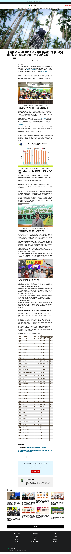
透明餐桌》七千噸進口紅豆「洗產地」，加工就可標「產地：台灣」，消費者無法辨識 (42, 516)
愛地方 (31, 8)
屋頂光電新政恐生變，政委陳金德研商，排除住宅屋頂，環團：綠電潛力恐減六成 (57, 517)
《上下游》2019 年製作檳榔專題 (39, 118)
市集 (35, 537)
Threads (55, 537)
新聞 (35, 536)
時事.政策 (22, 8)
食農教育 (41, 8)
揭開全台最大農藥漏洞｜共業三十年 (35, 447)
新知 (28, 8)
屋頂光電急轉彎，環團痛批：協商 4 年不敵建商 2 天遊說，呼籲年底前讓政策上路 (13, 519)
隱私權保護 (17, 542)
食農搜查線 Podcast (35, 541)
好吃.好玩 (37, 8)
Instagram (55, 541)
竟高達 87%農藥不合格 (31, 69)
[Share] (32, 60)
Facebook (55, 539)
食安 (26, 8)
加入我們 (16, 539)
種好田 (34, 8)
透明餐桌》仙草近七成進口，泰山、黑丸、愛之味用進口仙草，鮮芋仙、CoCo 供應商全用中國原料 (28, 516)
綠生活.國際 (51, 8)
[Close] (70, 545)
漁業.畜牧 (47, 8)
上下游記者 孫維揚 (30, 479)
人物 (44, 8)
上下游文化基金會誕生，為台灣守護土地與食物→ (35, 1)
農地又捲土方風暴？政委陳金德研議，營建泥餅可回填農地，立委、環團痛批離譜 (57, 503)
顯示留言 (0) (35, 526)
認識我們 (16, 536)
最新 (12, 8)
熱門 (15, 8)
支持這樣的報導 (35, 471)
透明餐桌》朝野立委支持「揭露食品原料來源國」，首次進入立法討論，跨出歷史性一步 (13, 503)
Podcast (57, 8)
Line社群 (55, 536)
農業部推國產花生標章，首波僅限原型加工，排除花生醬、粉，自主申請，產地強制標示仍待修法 (28, 503)
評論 (54, 8)
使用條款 (16, 541)
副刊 (35, 539)
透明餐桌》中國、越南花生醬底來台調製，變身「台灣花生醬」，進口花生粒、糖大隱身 (42, 501)
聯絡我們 (16, 537)
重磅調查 (19, 8)
